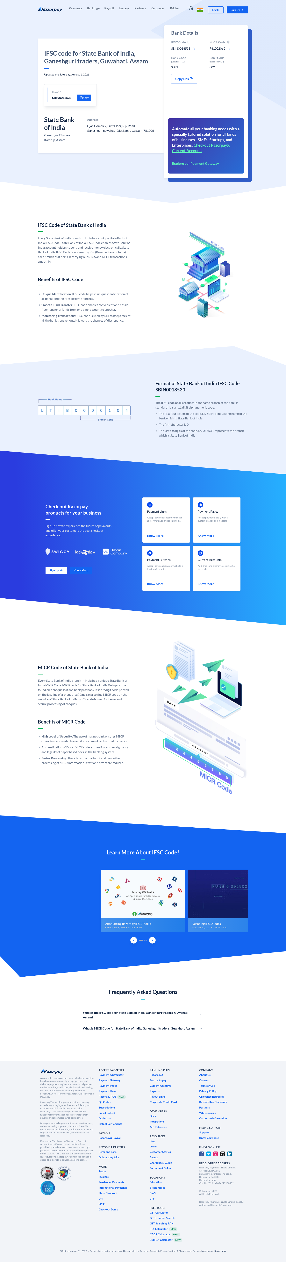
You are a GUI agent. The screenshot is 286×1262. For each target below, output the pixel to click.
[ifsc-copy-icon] (193, 48)
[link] (216, 9)
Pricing (174, 8)
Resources (158, 8)
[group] (143, 901)
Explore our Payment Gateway (195, 163)
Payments (75, 8)
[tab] (141, 940)
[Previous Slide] (133, 940)
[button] (237, 9)
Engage (124, 8)
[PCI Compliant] (47, 1173)
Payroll (109, 8)
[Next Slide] (152, 940)
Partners (140, 8)
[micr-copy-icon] (228, 48)
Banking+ (93, 8)
